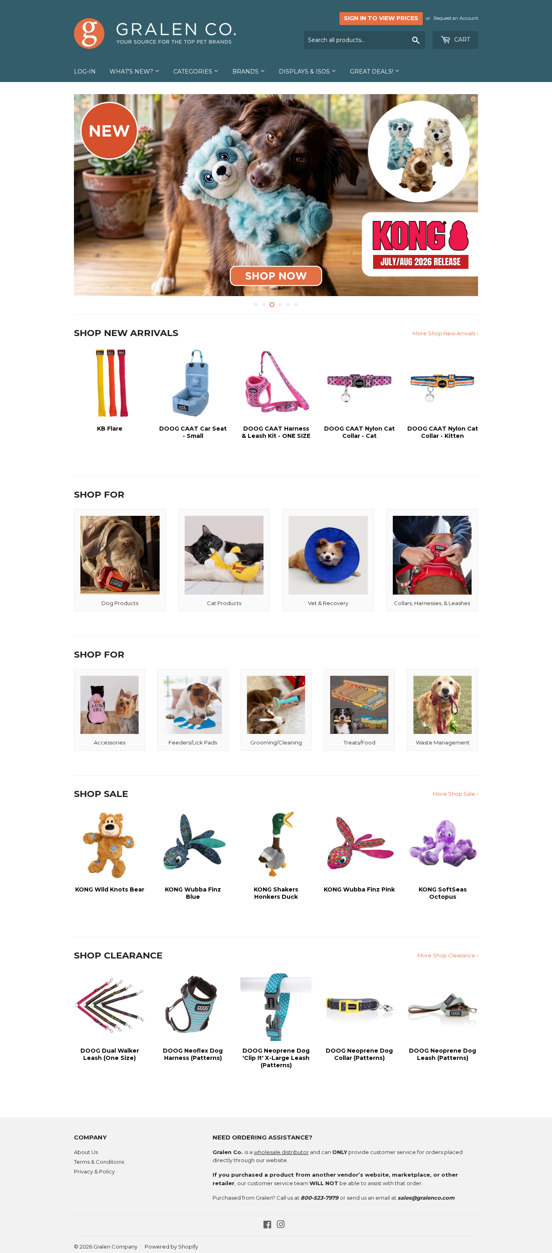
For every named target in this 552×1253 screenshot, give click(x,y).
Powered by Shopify (171, 1246)
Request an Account (456, 18)
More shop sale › (455, 793)
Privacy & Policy (94, 1171)
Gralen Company (115, 1246)
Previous (91, 195)
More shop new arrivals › (445, 333)
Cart (461, 39)
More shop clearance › (447, 955)
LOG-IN (85, 71)
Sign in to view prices (381, 18)
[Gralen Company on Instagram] (281, 1225)
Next (461, 195)
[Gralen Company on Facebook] (267, 1225)
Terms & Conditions (99, 1161)
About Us (86, 1152)
